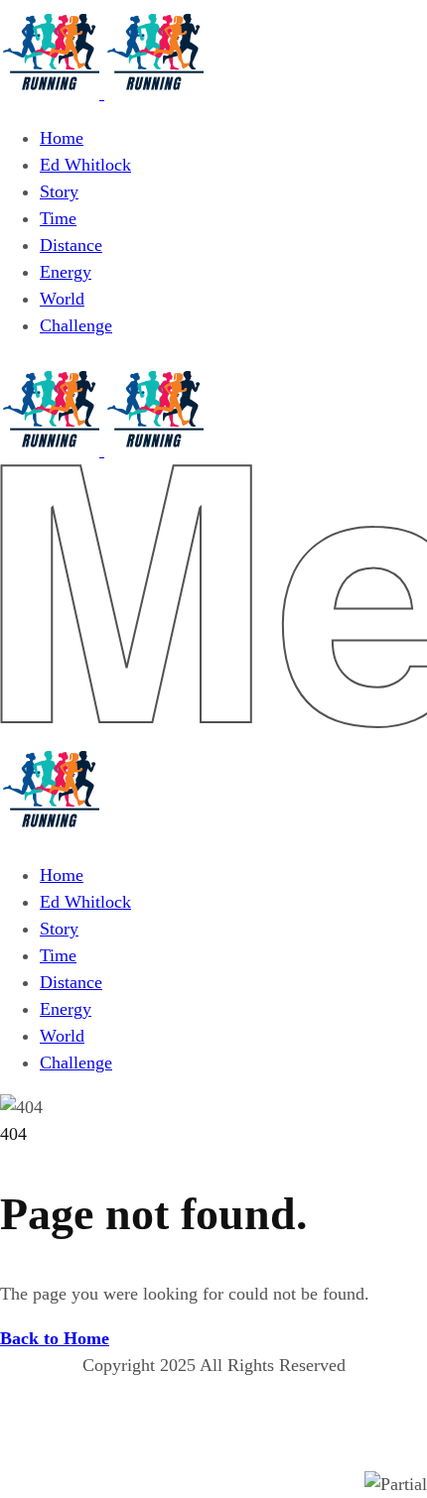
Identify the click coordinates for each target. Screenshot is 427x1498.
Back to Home (54, 1338)
